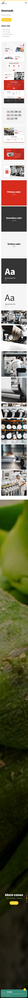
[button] (26, 895)
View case (14, 903)
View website (6, 19)
